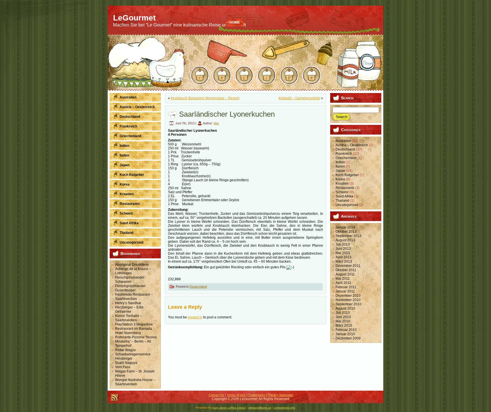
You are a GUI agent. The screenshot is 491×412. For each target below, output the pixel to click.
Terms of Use (236, 395)
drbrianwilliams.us (259, 407)
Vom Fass (122, 367)
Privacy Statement (280, 395)
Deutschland (198, 286)
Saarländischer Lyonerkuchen (227, 114)
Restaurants (345, 188)
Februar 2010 (346, 330)
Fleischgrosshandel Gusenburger (130, 288)
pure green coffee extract (229, 407)
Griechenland (346, 158)
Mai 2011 (343, 279)
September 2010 (348, 304)
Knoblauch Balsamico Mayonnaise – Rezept (205, 98)
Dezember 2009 (348, 338)
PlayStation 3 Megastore (134, 324)
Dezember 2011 (348, 266)
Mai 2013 (343, 253)
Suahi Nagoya (126, 363)
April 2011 (343, 283)
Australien (343, 141)
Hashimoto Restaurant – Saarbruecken (134, 296)
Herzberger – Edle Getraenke (129, 309)
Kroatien (342, 184)
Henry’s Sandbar (128, 303)
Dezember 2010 (348, 296)
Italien (340, 166)
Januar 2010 (345, 334)
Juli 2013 (343, 244)
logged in (195, 317)
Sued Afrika (344, 196)
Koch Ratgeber (347, 175)
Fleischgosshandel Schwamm (129, 279)
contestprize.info (284, 407)
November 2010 (348, 300)
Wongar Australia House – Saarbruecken (135, 382)
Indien (340, 162)
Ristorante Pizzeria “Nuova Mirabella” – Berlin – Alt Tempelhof (136, 341)
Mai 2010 (343, 321)
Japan (340, 171)
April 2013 (343, 257)
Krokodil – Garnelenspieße (299, 98)
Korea (340, 179)
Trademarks (256, 395)
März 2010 (344, 325)
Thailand (342, 201)
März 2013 (344, 261)
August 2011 (345, 274)
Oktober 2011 (346, 270)
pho (216, 123)
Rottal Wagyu (125, 350)
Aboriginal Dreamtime (132, 265)
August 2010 (345, 308)
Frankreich (344, 154)
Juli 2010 (343, 313)
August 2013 (345, 240)
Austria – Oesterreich (352, 145)
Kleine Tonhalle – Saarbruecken (128, 318)
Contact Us (216, 395)
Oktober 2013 (346, 232)
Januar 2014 (345, 227)
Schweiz (342, 192)
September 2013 (348, 236)
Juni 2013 (343, 249)
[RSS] (114, 397)
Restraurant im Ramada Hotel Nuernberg (133, 331)
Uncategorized (347, 205)
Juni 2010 (343, 317)
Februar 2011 (346, 287)
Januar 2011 (345, 291)
